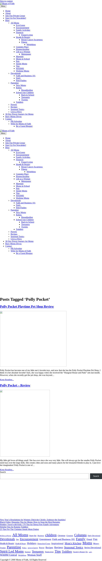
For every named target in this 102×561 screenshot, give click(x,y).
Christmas (61, 535)
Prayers (14, 104)
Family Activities (23, 30)
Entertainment (45, 539)
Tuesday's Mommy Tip (80, 552)
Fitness (24, 42)
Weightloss (31, 44)
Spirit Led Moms (12, 551)
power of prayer (33, 548)
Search (3, 472)
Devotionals (16, 73)
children (51, 535)
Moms (87, 543)
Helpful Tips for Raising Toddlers (14, 527)
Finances (19, 32)
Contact (8, 119)
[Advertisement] (51, 275)
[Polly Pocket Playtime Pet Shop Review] (33, 366)
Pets (17, 61)
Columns (80, 535)
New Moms (21, 85)
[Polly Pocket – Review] (25, 456)
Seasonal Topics (17, 109)
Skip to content (6, 1)
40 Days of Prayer (5, 535)
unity (90, 552)
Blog (7, 20)
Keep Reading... (7, 379)
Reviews (58, 547)
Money (96, 543)
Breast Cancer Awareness (32, 40)
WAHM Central (8, 555)
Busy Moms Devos (13, 116)
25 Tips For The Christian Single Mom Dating (19, 529)
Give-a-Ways (16, 112)
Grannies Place (22, 47)
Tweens (24, 100)
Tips (18, 66)
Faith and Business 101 (25, 76)
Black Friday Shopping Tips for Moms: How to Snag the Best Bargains (30, 522)
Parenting (15, 83)
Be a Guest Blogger (24, 126)
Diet (17, 539)
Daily (18, 78)
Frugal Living (27, 35)
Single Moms (21, 64)
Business (41, 536)
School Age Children (25, 92)
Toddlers (19, 102)
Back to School (27, 95)
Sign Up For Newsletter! (15, 18)
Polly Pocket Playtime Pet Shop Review (27, 306)
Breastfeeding (27, 90)
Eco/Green (20, 25)
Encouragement (22, 28)
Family (80, 539)
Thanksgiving (49, 552)
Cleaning (69, 536)
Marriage (20, 56)
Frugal (89, 539)
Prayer (41, 547)
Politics (24, 548)
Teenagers (25, 97)
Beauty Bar (32, 536)
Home (7, 11)
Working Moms (22, 71)
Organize (3, 548)
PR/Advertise (16, 121)
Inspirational (57, 543)
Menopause (26, 54)
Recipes (14, 107)
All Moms (15, 23)
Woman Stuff (34, 554)
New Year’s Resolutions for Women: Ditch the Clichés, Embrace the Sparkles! (33, 520)
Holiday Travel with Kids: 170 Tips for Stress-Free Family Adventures (29, 524)
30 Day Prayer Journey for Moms (19, 114)
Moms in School (23, 59)
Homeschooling (22, 49)
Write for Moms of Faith (21, 124)
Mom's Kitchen (73, 543)
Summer (28, 552)
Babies (19, 88)
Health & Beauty (23, 37)
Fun (95, 539)
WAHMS (20, 68)
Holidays (31, 543)
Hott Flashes (21, 80)
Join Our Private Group (15, 16)
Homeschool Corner (43, 544)
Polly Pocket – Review (15, 385)
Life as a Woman (23, 52)
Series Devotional (92, 547)
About (8, 13)
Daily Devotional (94, 536)
